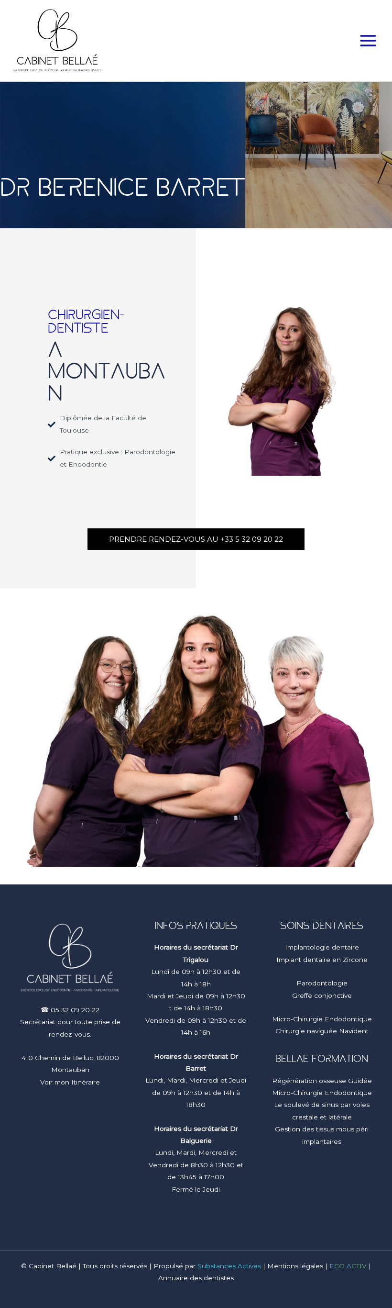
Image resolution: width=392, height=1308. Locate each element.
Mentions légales (295, 1266)
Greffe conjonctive (322, 995)
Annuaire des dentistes (196, 1278)
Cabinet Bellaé (52, 1266)
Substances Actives (229, 1266)
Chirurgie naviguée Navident (322, 1031)
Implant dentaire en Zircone (322, 959)
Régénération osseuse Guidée (322, 1080)
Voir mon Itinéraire (70, 1082)
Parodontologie (322, 983)
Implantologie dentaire (322, 947)
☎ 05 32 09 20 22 (70, 1010)
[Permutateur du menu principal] (368, 41)
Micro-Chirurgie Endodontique (322, 1019)
